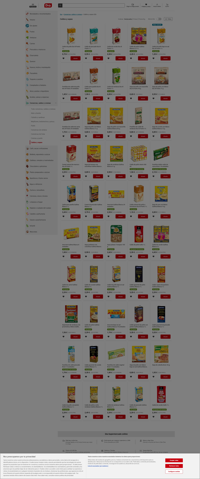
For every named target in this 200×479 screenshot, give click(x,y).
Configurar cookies (174, 471)
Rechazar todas (174, 466)
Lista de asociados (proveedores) (98, 466)
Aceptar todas (174, 460)
